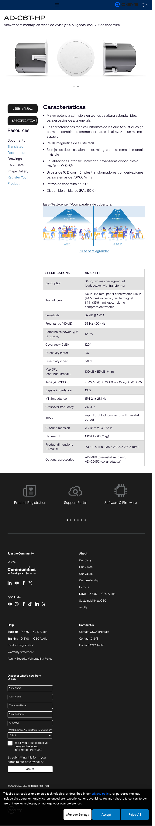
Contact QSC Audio (91, 645)
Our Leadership (89, 581)
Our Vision (86, 567)
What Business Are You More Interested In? (29, 730)
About (83, 553)
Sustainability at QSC (92, 601)
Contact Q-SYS (88, 639)
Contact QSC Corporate (94, 632)
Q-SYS (12, 562)
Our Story (85, 560)
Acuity (83, 608)
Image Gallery (18, 171)
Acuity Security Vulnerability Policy (30, 659)
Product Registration (21, 645)
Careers (84, 587)
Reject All (135, 814)
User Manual (23, 108)
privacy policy (34, 762)
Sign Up (30, 769)
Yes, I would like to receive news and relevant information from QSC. (30, 746)
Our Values (86, 574)
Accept (106, 814)
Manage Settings (77, 814)
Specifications (24, 121)
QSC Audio (14, 598)
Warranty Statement (21, 652)
